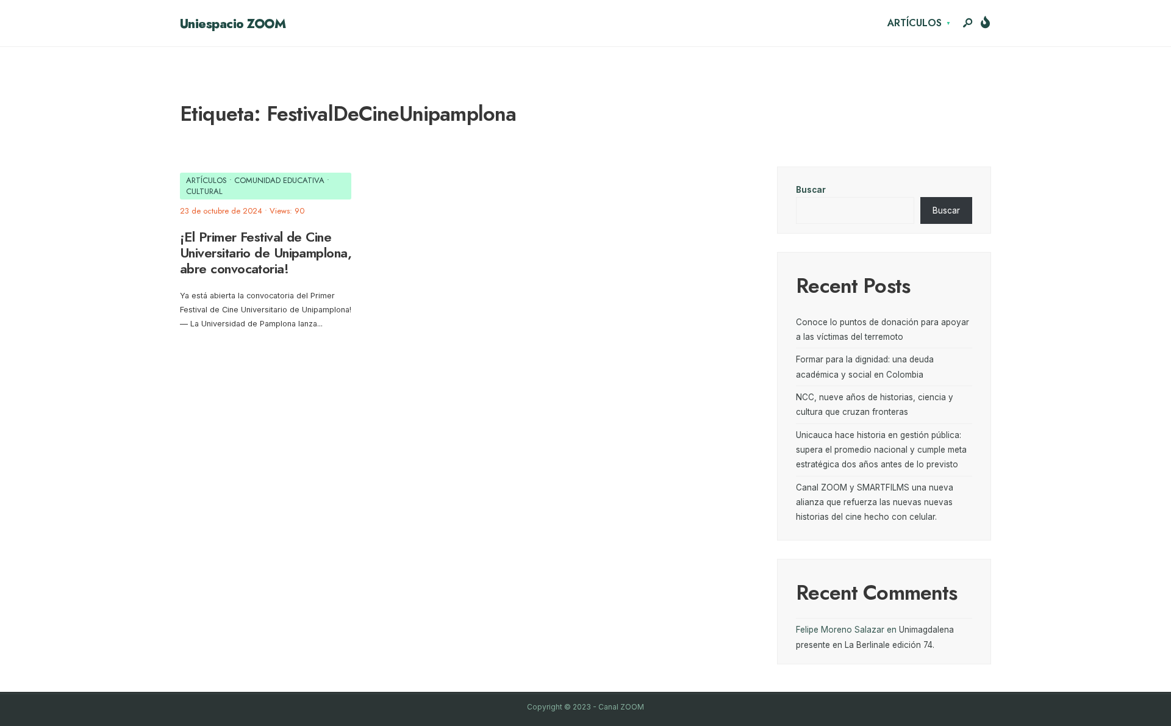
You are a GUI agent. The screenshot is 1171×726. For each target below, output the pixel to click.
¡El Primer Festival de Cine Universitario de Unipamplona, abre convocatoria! (265, 253)
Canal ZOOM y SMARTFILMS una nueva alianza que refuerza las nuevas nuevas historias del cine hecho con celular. (874, 502)
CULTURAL (204, 191)
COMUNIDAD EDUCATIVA (279, 180)
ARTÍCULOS (914, 23)
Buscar (811, 190)
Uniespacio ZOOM (232, 24)
